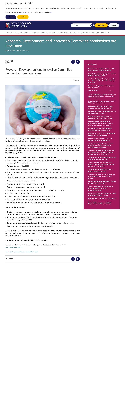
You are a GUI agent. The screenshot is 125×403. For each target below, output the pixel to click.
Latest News (15, 50)
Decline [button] (23, 17)
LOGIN (114, 25)
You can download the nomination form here (21, 252)
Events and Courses (71, 32)
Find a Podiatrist (38, 32)
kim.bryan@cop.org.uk (13, 247)
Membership (50, 32)
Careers (60, 32)
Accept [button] (11, 17)
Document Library (102, 32)
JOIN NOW (101, 25)
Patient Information (24, 32)
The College (10, 32)
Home (7, 50)
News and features (88, 32)
